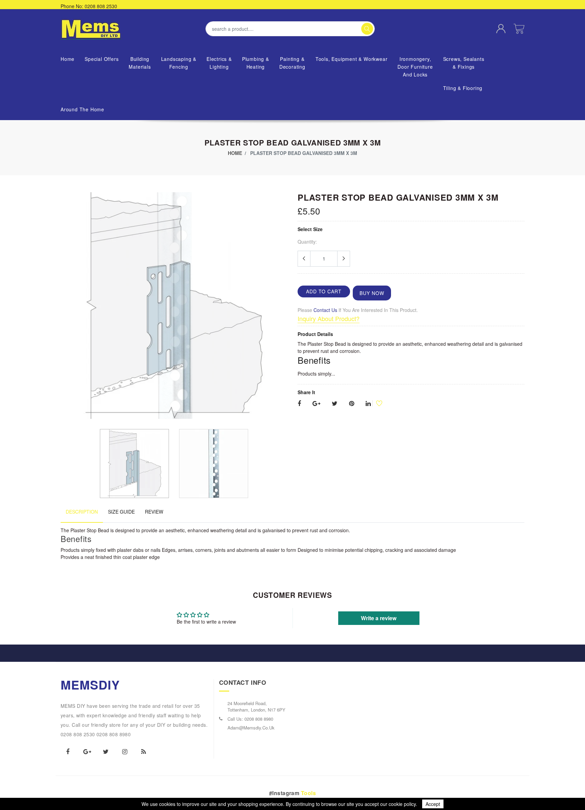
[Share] (299, 403)
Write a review (378, 618)
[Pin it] (351, 403)
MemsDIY (90, 684)
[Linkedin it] (368, 403)
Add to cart (324, 291)
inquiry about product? (329, 318)
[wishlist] (376, 403)
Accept (433, 804)
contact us (325, 310)
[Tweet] (335, 403)
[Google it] (316, 403)
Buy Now (372, 293)
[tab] (82, 515)
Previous (64, 308)
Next (283, 308)
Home (235, 153)
